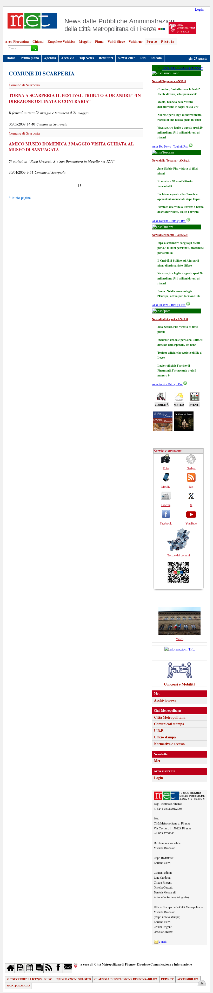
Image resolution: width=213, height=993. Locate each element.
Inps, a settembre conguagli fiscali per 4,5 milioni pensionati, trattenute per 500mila (180, 248)
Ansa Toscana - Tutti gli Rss (169, 221)
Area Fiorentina (17, 41)
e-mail (163, 941)
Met (157, 760)
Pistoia (168, 41)
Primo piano (30, 57)
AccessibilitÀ (188, 979)
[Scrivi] (67, 968)
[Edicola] (39, 968)
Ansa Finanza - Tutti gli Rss (169, 305)
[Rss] (48, 968)
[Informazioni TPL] (179, 649)
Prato (152, 41)
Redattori (106, 57)
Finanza (191, 68)
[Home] (10, 968)
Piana (99, 41)
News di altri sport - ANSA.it (170, 319)
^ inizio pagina (20, 197)
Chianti (38, 41)
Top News (86, 57)
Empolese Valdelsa (61, 41)
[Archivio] (19, 968)
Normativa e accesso (169, 743)
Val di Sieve (116, 41)
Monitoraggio (18, 986)
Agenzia (50, 57)
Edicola (156, 57)
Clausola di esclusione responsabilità (126, 979)
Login (199, 9)
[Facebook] (58, 968)
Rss (142, 57)
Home (10, 57)
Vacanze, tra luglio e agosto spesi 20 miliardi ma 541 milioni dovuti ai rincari (180, 132)
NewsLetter (126, 57)
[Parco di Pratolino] (184, 429)
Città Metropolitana (169, 717)
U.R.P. (158, 730)
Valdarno (136, 41)
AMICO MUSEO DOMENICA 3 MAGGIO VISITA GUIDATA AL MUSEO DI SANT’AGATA (71, 147)
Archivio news (165, 700)
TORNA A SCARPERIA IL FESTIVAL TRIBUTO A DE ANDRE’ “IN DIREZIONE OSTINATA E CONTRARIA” (75, 98)
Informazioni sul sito (73, 979)
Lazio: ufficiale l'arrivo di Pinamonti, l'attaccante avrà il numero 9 (176, 370)
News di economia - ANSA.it (170, 235)
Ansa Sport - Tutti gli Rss (167, 384)
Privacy (167, 979)
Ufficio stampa (165, 737)
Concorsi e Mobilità (179, 684)
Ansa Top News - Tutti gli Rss (170, 146)
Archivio (67, 57)
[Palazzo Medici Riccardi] (162, 429)
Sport (199, 68)
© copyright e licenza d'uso (29, 979)
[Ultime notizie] (29, 968)
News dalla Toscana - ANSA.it (171, 160)
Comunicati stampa (169, 723)
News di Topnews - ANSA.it (169, 81)
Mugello (85, 41)
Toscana (182, 68)
